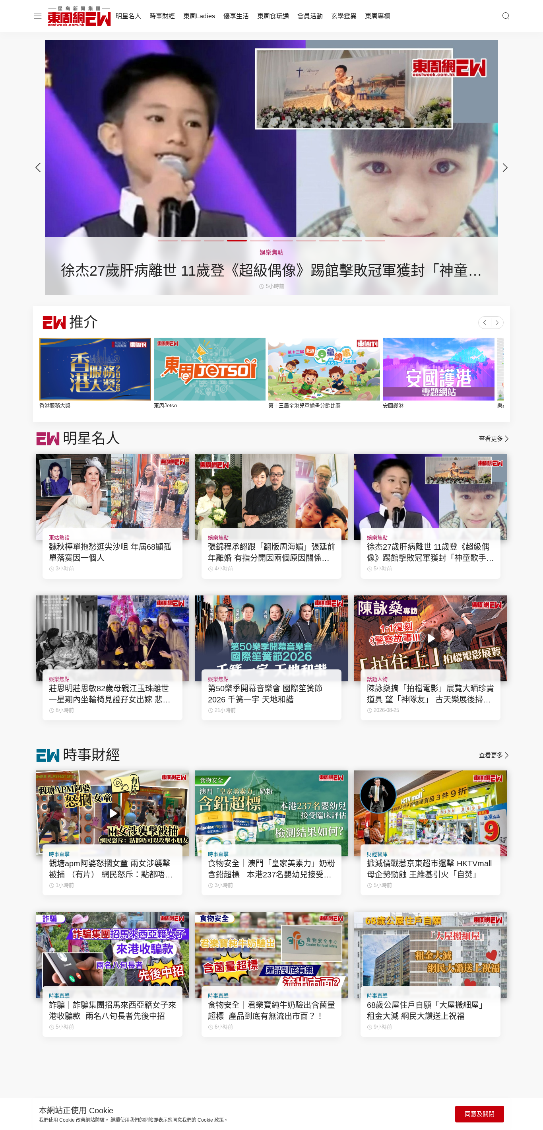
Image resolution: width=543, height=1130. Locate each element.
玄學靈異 (344, 16)
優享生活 (236, 16)
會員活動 (310, 16)
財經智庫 (377, 854)
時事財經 (162, 16)
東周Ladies (199, 16)
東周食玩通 (273, 16)
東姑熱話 (59, 538)
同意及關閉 (480, 1114)
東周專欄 (377, 16)
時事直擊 (59, 854)
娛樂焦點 (218, 538)
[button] (505, 167)
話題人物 (377, 679)
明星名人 (128, 16)
